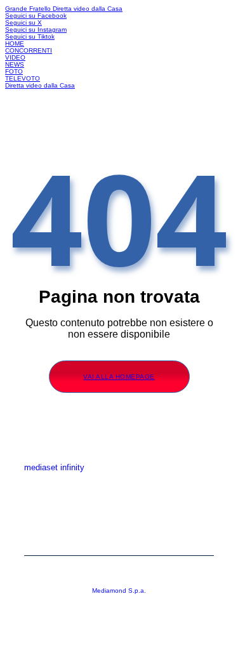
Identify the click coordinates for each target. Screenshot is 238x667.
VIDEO (15, 57)
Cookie (119, 539)
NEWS (14, 64)
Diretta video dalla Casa (87, 8)
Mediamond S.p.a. (119, 590)
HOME (14, 43)
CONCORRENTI (28, 50)
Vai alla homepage (119, 376)
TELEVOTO (22, 78)
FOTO (14, 71)
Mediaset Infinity (119, 482)
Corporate (119, 501)
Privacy (119, 520)
